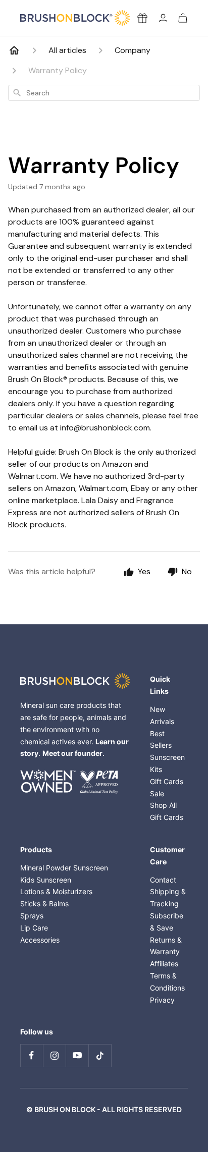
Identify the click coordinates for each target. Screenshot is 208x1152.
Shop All (163, 805)
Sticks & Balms (44, 903)
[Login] (163, 18)
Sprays (31, 915)
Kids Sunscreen (45, 879)
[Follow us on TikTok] (99, 1055)
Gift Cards (166, 781)
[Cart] (183, 18)
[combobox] (104, 93)
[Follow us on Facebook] (31, 1055)
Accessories (40, 940)
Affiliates (164, 963)
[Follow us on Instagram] (54, 1055)
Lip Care (34, 927)
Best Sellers (161, 739)
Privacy (162, 1000)
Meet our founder (72, 753)
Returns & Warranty (166, 946)
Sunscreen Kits (167, 763)
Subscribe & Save (166, 921)
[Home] (14, 50)
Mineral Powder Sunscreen (64, 867)
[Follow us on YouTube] (77, 1055)
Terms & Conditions (167, 981)
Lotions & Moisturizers (56, 891)
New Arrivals (162, 715)
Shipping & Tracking (168, 897)
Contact (163, 879)
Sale (157, 793)
